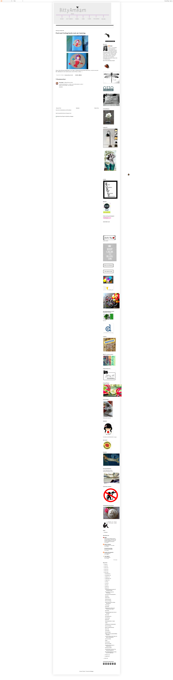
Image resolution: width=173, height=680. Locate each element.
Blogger (92, 671)
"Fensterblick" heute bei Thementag (109, 592)
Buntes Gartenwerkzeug (109, 627)
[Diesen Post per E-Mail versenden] (75, 75)
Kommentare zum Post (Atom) (65, 110)
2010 (105, 658)
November (107, 575)
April (106, 586)
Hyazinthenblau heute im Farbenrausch (109, 646)
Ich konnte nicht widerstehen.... (110, 594)
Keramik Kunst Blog (108, 548)
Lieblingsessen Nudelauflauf (110, 624)
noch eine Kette (108, 638)
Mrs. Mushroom (59, 71)
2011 (105, 572)
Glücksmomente (108, 599)
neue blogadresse (107, 553)
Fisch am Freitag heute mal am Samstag (70, 33)
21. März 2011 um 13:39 (68, 82)
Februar (106, 654)
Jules (73, 70)
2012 (105, 570)
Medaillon (107, 596)
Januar (106, 656)
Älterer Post (96, 108)
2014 (105, 567)
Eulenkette (107, 606)
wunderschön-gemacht (108, 552)
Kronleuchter (107, 642)
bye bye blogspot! (107, 557)
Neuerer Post (58, 108)
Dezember (107, 573)
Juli (106, 581)
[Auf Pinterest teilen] (81, 75)
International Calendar (110, 41)
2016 (105, 564)
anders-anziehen (107, 544)
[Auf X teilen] (78, 75)
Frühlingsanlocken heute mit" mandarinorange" (110, 590)
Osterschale (107, 597)
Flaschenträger (108, 632)
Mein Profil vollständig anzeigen (109, 60)
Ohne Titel (107, 614)
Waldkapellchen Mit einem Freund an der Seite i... (110, 609)
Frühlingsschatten (108, 647)
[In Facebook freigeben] (79, 75)
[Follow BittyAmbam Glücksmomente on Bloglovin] (107, 218)
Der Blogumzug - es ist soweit (109, 545)
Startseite (77, 108)
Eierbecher (107, 619)
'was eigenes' (107, 556)
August (106, 580)
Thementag (107, 604)
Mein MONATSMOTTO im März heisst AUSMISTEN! (110, 652)
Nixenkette (107, 610)
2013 (105, 569)
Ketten (106, 640)
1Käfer (106, 622)
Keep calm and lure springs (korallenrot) (110, 603)
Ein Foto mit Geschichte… (108, 549)
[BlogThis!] (77, 75)
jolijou (105, 537)
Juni (106, 583)
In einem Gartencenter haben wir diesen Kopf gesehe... (111, 637)
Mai (106, 584)
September (107, 578)
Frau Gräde (61, 82)
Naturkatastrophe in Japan (110, 621)
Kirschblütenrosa (108, 616)
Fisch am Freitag (108, 600)
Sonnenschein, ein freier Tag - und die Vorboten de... (110, 650)
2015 (105, 566)
